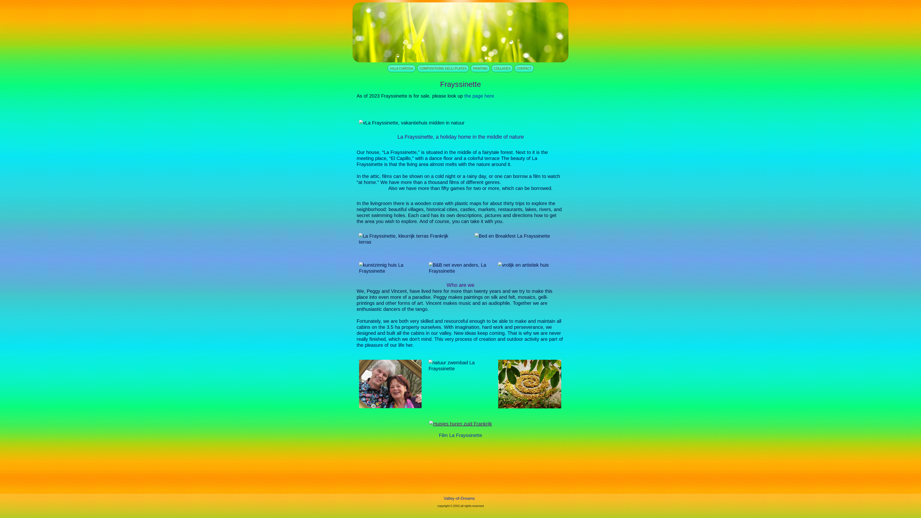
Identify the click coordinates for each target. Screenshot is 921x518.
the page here (479, 96)
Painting (480, 68)
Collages (502, 68)
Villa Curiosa (401, 68)
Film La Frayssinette (460, 435)
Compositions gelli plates (443, 68)
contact (524, 68)
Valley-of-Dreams (459, 498)
